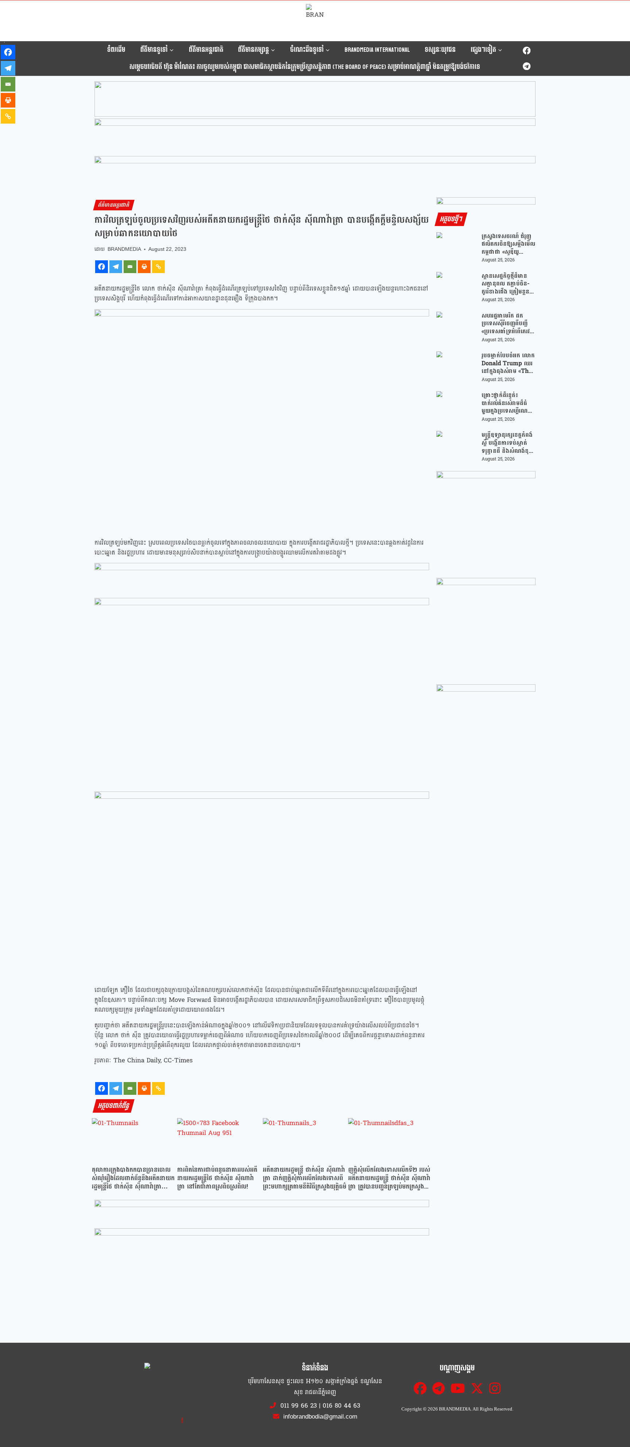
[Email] (130, 266)
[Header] (261, 1241)
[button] (315, 99)
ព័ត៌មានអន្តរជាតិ (206, 49)
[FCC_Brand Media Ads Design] (261, 1213)
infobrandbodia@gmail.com (319, 1416)
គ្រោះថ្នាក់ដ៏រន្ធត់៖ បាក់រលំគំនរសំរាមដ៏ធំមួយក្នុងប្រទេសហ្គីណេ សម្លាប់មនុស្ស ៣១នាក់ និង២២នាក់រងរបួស (506, 403)
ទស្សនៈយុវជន (440, 49)
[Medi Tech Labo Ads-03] (486, 627)
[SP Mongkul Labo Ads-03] (486, 733)
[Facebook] (526, 51)
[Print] (144, 266)
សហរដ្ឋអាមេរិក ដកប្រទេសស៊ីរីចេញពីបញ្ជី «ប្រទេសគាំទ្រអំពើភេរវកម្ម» (506, 323)
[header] (261, 576)
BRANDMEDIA (124, 249)
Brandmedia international (377, 49)
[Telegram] (526, 66)
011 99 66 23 (298, 1405)
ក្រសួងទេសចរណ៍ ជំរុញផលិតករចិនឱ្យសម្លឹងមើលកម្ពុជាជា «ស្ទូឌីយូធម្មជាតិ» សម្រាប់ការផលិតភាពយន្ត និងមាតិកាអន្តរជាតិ (508, 244)
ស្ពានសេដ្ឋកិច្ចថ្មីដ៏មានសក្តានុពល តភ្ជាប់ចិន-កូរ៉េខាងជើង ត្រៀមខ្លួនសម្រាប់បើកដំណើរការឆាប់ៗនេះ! (505, 284)
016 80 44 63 (341, 1405)
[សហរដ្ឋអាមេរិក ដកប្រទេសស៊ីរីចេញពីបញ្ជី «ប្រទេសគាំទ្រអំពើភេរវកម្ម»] (456, 328)
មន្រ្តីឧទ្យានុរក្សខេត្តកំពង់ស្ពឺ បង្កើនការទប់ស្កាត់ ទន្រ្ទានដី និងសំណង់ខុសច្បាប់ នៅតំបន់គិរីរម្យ (508, 443)
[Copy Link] (158, 266)
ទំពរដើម (116, 49)
